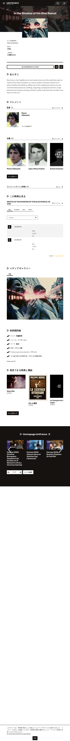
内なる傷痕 (32, 403)
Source (51, 256)
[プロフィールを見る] (64, 3)
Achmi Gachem (57, 169)
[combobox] (22, 218)
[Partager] (56, 67)
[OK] (35, 738)
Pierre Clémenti (12, 43)
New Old (10, 391)
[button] (59, 283)
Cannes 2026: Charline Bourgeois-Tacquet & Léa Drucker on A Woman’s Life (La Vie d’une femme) (14, 458)
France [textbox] (11, 217)
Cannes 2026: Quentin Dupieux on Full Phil (53, 454)
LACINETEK (17, 227)
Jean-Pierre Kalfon (36, 169)
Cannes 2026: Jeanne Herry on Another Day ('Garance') (34, 455)
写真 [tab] (10, 274)
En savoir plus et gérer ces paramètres (19, 734)
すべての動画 (28, 472)
